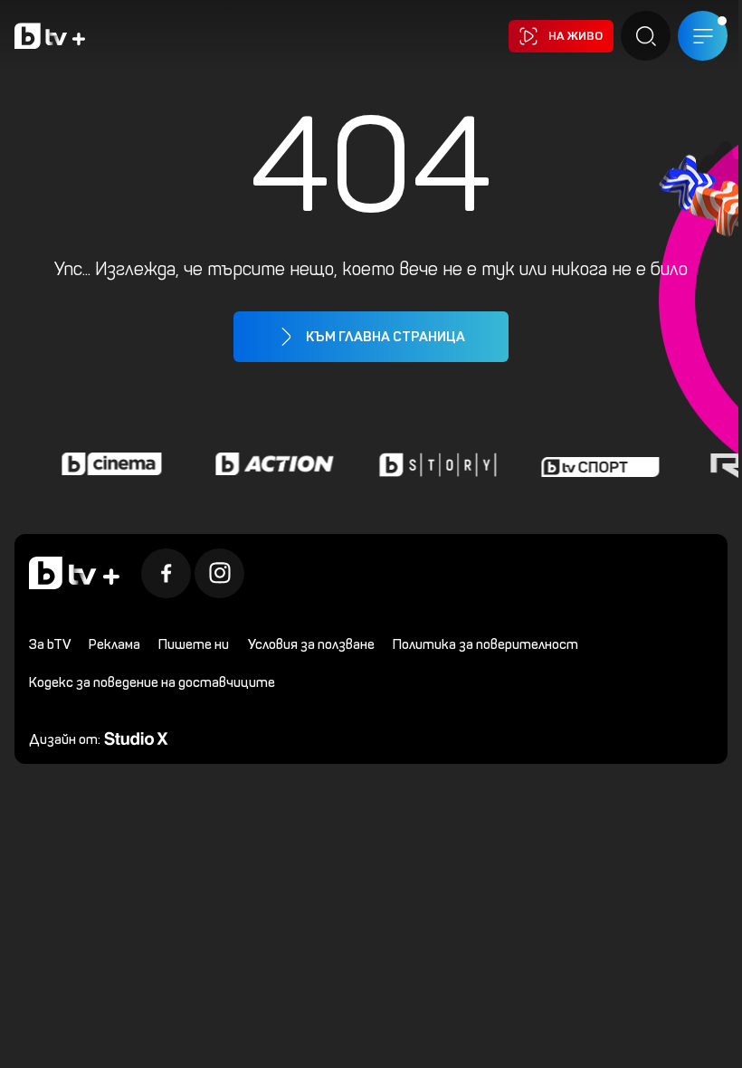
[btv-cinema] (106, 464)
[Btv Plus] (49, 35)
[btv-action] (268, 464)
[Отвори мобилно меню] (703, 36)
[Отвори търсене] (646, 36)
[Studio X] (136, 737)
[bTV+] (74, 573)
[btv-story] (431, 464)
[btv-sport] (594, 464)
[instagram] (219, 573)
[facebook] (166, 573)
